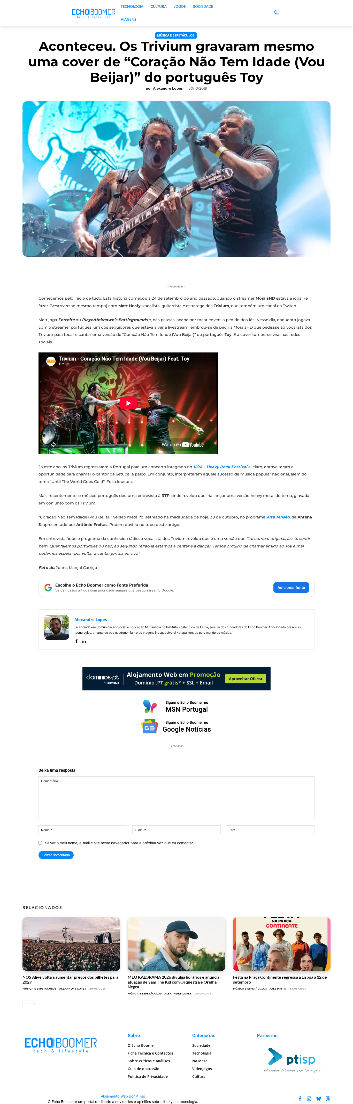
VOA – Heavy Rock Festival (220, 466)
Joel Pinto (278, 988)
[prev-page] (25, 1003)
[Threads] (328, 1098)
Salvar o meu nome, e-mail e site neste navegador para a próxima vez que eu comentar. (119, 843)
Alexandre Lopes (168, 88)
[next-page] (34, 1003)
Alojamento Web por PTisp (123, 1096)
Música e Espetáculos (176, 35)
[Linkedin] (84, 640)
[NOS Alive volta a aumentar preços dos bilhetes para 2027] (71, 944)
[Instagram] (309, 1098)
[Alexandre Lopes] (56, 629)
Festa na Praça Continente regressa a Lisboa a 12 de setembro (280, 979)
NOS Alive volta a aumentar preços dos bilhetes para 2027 (70, 979)
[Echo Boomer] (94, 13)
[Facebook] (76, 640)
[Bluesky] (318, 1098)
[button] (276, 13)
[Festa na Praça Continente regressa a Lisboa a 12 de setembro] (282, 944)
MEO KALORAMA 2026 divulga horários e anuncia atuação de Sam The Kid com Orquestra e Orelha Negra (173, 982)
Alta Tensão (278, 517)
